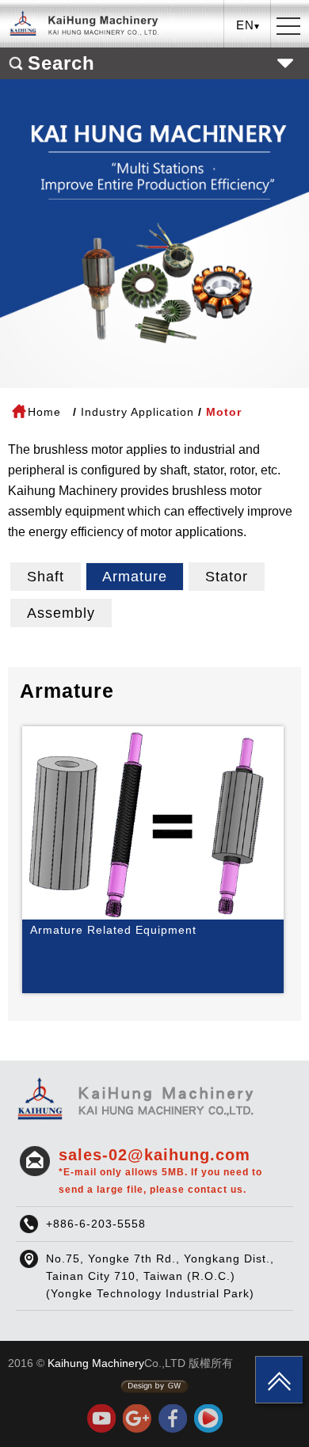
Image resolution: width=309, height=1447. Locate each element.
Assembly (61, 613)
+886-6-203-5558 (96, 1223)
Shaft (45, 577)
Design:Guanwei (154, 1387)
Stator (226, 577)
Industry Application (137, 412)
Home (44, 412)
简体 (248, 108)
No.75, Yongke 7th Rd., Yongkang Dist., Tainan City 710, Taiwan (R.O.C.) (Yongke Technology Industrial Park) (160, 1276)
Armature (134, 577)
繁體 (248, 59)
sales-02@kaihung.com (160, 1170)
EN (248, 83)
